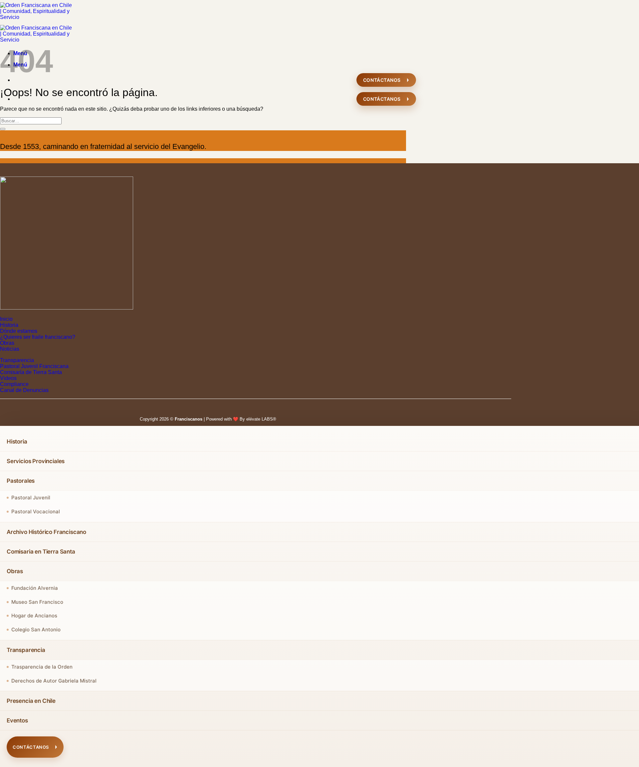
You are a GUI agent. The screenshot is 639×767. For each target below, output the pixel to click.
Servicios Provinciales (36, 461)
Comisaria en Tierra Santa (41, 551)
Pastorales (21, 480)
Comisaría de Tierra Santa (31, 372)
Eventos (17, 720)
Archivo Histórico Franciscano (46, 532)
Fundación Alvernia (34, 588)
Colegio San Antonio (36, 629)
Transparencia (17, 360)
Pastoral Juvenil (30, 497)
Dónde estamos (18, 331)
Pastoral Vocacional (35, 511)
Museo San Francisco (37, 602)
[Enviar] (2, 129)
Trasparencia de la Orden (42, 667)
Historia (9, 325)
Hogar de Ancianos (34, 615)
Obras (7, 343)
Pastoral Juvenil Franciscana (34, 366)
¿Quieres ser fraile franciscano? (37, 337)
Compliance (14, 384)
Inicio (6, 319)
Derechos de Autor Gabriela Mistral (54, 681)
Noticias (9, 349)
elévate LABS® (261, 419)
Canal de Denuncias (24, 390)
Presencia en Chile (31, 701)
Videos (8, 378)
